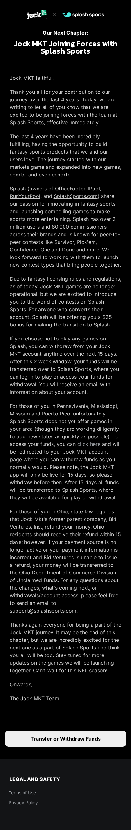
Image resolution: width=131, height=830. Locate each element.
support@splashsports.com (43, 610)
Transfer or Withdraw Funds (66, 739)
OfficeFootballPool (77, 188)
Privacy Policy (23, 802)
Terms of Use (22, 792)
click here (89, 444)
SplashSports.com (76, 196)
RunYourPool (25, 196)
